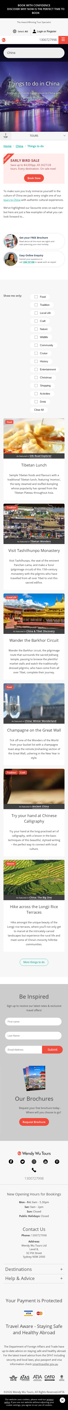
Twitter (22, 1161)
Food (43, 296)
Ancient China (40, 806)
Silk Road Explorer (40, 456)
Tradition (45, 304)
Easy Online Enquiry (31, 255)
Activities (45, 393)
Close (62, 1400)
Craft (43, 320)
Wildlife (44, 337)
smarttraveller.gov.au (45, 1364)
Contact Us (34, 1229)
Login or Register (46, 31)
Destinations (18, 1269)
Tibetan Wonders (40, 541)
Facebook (11, 1161)
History (44, 361)
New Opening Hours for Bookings (34, 1194)
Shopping (45, 385)
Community (46, 345)
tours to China (11, 200)
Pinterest (57, 1161)
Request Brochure (34, 1122)
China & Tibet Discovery (40, 631)
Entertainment (48, 369)
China (19, 146)
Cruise (43, 353)
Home (7, 146)
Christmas (46, 377)
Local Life (45, 312)
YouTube (45, 1161)
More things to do (34, 962)
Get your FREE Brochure (33, 237)
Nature (44, 329)
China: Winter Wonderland (40, 721)
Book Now (34, 178)
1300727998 (48, 40)
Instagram (34, 1161)
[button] (63, 40)
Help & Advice (20, 1278)
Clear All (39, 409)
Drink (43, 401)
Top (5, 137)
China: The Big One (40, 897)
